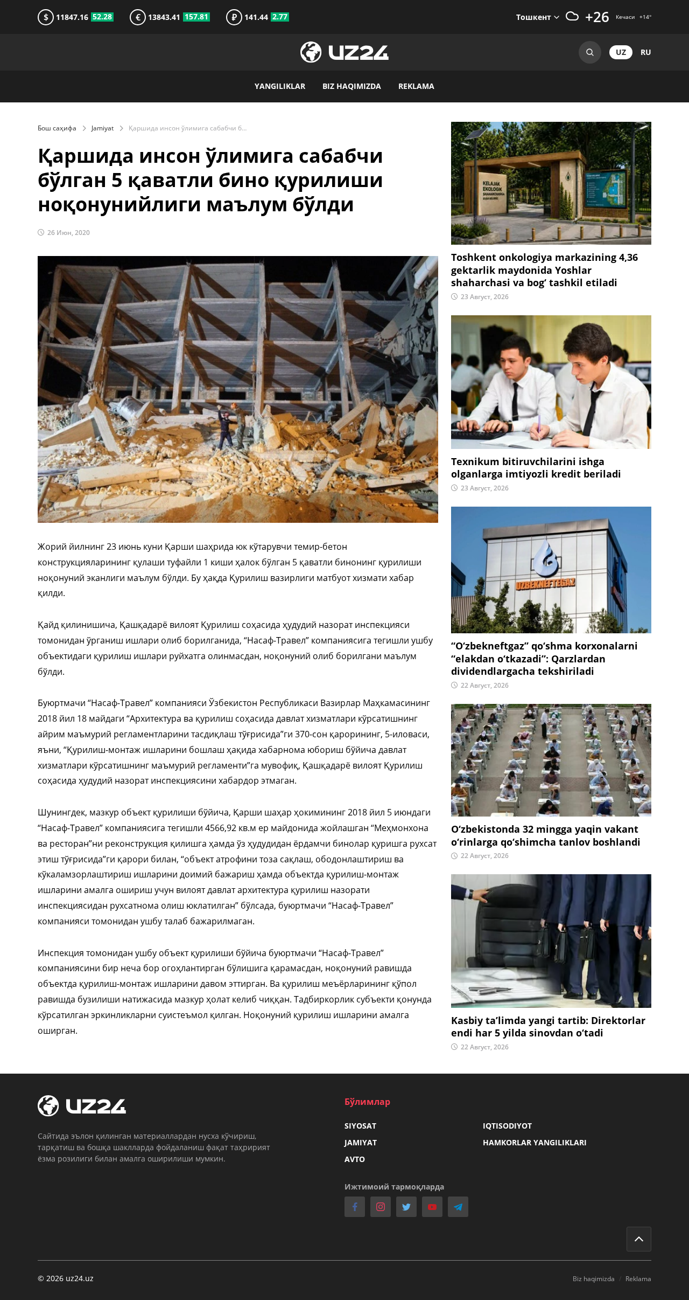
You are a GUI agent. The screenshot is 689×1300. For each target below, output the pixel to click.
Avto (354, 1159)
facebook (354, 1207)
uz (621, 52)
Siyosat (360, 1126)
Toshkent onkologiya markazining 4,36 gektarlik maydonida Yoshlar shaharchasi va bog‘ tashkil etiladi (544, 270)
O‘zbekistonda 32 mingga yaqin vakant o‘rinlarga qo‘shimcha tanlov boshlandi (546, 835)
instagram (380, 1207)
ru (646, 52)
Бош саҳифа (57, 128)
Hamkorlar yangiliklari (535, 1142)
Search (590, 52)
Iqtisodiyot (507, 1126)
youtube (432, 1207)
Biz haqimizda (351, 86)
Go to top (639, 1239)
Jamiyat (103, 128)
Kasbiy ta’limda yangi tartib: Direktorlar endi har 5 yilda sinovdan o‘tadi (548, 1026)
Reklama (416, 86)
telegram (458, 1207)
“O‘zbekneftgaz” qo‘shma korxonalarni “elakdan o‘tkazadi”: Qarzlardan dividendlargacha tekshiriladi (544, 658)
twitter (406, 1207)
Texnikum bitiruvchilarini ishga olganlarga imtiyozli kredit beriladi (536, 467)
